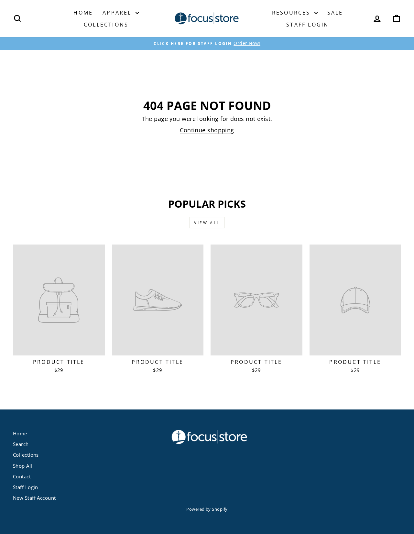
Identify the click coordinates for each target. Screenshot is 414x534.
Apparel (118, 12)
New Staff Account (34, 498)
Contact (22, 476)
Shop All (22, 466)
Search (21, 444)
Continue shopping (207, 130)
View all (207, 222)
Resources (292, 12)
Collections (106, 24)
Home (83, 12)
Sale (335, 12)
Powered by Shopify (206, 509)
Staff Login (307, 24)
